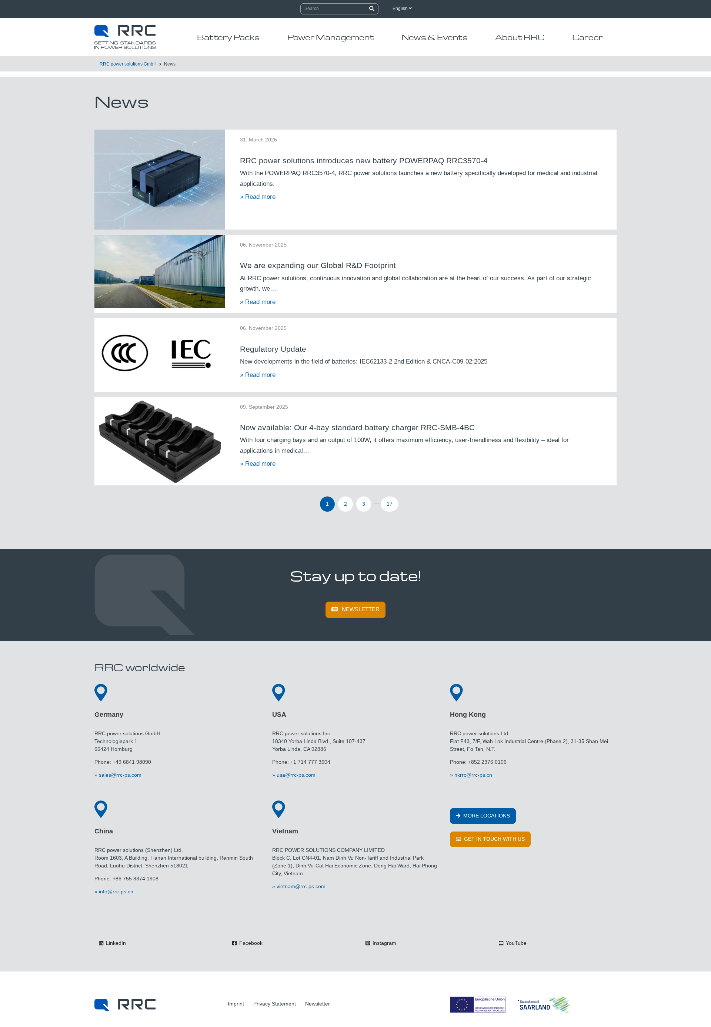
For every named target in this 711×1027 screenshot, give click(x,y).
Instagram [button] (383, 943)
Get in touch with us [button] (494, 839)
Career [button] (588, 37)
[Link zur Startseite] (125, 1004)
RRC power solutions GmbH (128, 64)
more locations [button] (486, 816)
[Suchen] (371, 8)
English (401, 8)
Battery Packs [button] (228, 37)
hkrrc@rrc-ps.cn (473, 775)
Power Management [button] (330, 37)
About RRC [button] (520, 37)
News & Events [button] (434, 37)
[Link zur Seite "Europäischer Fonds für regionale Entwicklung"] (511, 1004)
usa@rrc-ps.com (296, 775)
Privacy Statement (274, 1004)
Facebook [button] (250, 943)
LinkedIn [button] (115, 943)
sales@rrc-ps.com (120, 775)
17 (390, 504)
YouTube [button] (515, 943)
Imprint (236, 1004)
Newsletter (361, 609)
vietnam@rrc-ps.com (301, 886)
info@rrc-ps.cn (116, 891)
